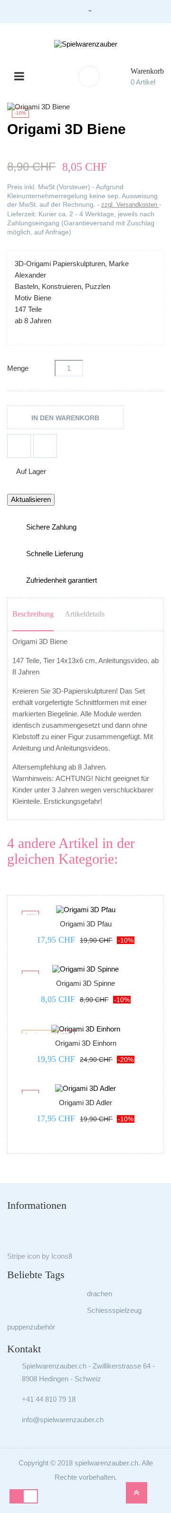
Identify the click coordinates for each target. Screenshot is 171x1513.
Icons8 (61, 1256)
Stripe (16, 1256)
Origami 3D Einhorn (85, 1043)
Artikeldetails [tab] (84, 614)
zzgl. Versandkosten (130, 204)
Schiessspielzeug (114, 1310)
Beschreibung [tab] (33, 614)
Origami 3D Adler (85, 1103)
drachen (99, 1294)
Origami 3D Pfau (86, 924)
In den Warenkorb (65, 418)
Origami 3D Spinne (85, 983)
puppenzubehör (31, 1327)
